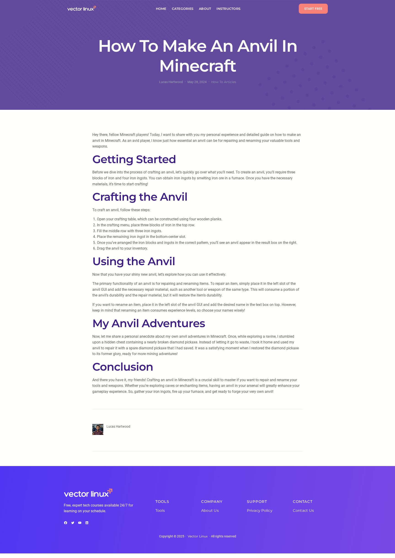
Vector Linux (198, 536)
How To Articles (223, 82)
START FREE (313, 9)
